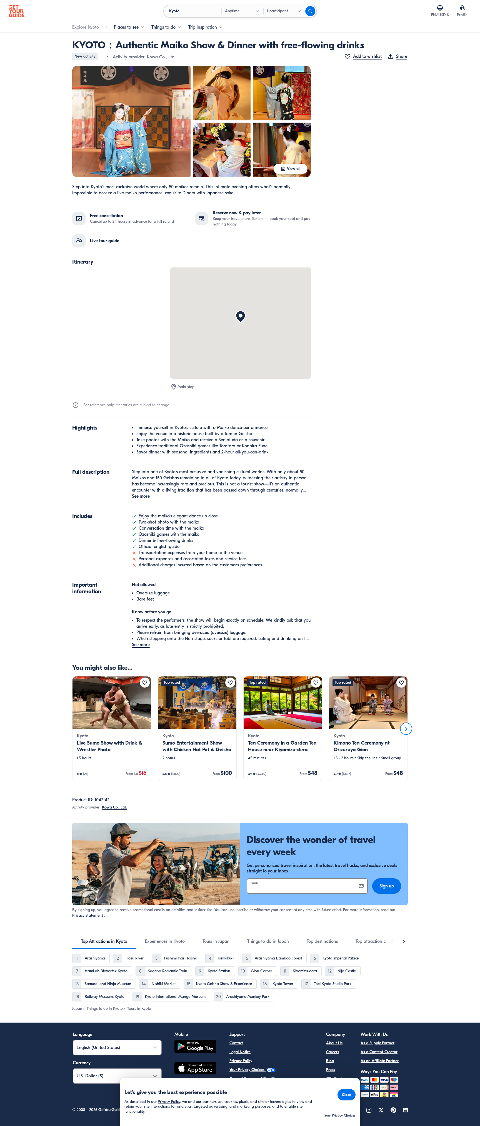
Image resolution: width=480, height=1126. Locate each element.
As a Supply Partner (377, 1043)
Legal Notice (240, 1052)
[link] (111, 728)
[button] (131, 121)
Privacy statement (87, 915)
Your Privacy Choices (247, 1069)
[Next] (406, 729)
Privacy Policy (240, 1060)
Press (330, 1069)
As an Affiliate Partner (380, 1060)
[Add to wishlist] (145, 683)
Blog (330, 1060)
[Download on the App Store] (195, 1069)
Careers (332, 1052)
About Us (334, 1043)
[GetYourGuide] (16, 11)
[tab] (104, 941)
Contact (236, 1043)
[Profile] (462, 7)
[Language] (440, 7)
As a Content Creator (379, 1052)
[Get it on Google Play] (195, 1047)
